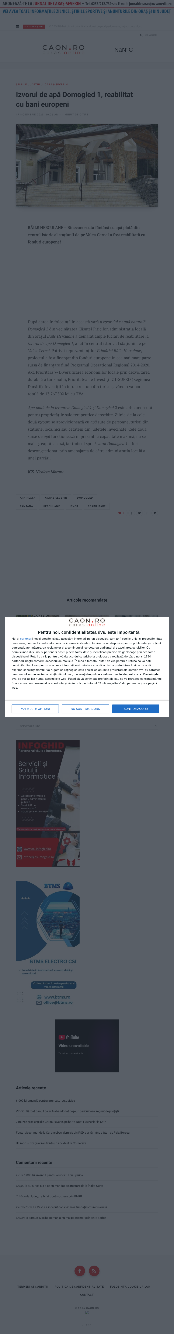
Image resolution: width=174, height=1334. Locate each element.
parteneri (26, 638)
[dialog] (87, 667)
